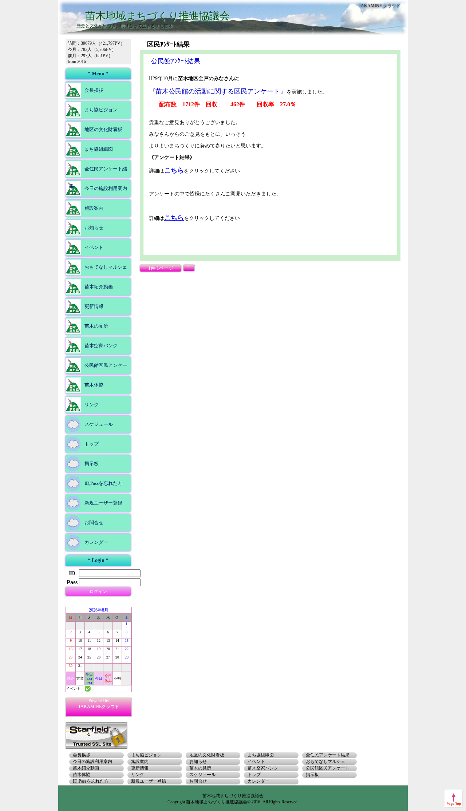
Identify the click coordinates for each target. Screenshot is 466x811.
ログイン (98, 591)
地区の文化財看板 (103, 129)
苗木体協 (93, 385)
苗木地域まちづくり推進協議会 (157, 15)
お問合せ (93, 522)
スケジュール (98, 424)
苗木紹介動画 (98, 286)
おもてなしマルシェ (105, 267)
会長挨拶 (93, 90)
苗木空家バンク (101, 345)
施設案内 (93, 208)
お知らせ (93, 227)
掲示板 (91, 463)
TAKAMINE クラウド (379, 5)
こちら (174, 170)
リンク (91, 404)
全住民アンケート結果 (98, 177)
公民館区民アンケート (98, 374)
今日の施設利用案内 (105, 188)
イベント (93, 247)
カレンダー (96, 542)
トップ (91, 444)
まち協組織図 (98, 149)
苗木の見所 (96, 326)
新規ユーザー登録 (103, 503)
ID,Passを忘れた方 (103, 483)
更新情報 (93, 306)
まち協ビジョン (101, 109)
